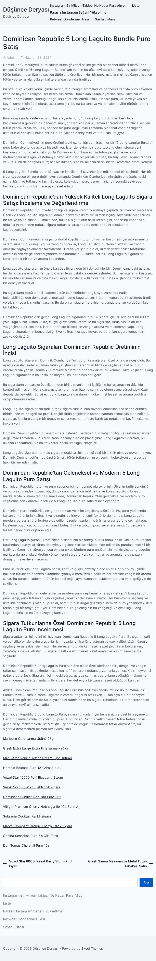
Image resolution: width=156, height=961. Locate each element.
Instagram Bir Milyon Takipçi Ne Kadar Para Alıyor (88, 5)
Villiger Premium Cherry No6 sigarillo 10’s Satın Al (41, 807)
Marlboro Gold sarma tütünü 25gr (29, 739)
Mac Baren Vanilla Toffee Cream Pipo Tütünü (37, 758)
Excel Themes (92, 948)
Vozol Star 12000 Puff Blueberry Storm (33, 777)
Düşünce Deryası (26, 9)
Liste (136, 5)
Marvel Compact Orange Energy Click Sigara (37, 826)
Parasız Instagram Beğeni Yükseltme (78, 12)
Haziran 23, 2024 (38, 57)
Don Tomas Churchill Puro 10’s (26, 845)
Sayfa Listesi (105, 19)
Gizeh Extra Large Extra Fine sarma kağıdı (35, 748)
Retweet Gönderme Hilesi (69, 19)
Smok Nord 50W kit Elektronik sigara (31, 787)
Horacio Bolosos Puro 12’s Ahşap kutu (32, 768)
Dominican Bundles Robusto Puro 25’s (32, 797)
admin (11, 57)
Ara (146, 882)
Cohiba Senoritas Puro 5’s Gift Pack (30, 836)
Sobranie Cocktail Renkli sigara (27, 816)
